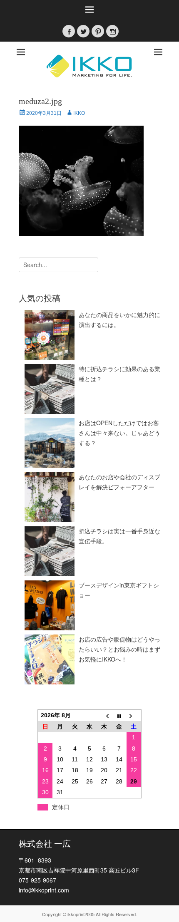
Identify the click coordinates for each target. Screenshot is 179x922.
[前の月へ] (104, 715)
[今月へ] (119, 715)
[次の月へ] (134, 715)
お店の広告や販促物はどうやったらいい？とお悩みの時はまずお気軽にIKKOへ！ (119, 649)
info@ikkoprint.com (44, 890)
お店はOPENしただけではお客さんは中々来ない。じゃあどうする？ (119, 433)
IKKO (79, 113)
